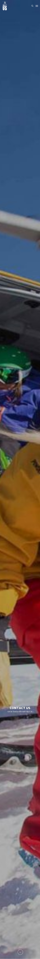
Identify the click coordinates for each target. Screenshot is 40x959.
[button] (37, 6)
